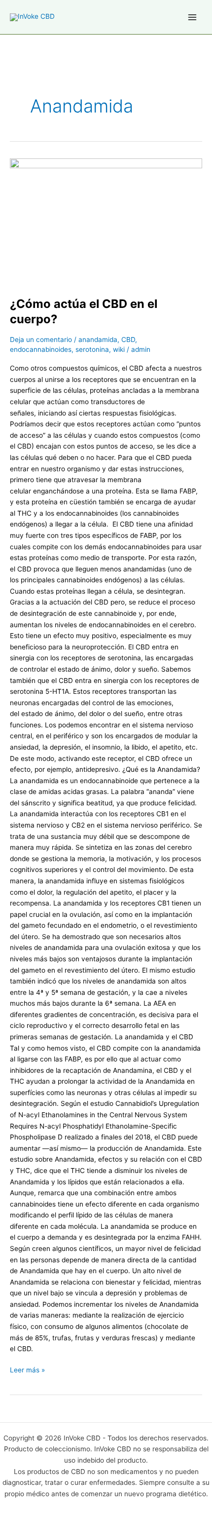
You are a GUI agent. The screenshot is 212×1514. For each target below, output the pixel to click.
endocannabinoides (40, 349)
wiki (119, 349)
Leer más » (27, 1369)
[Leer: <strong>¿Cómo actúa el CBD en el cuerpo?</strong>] (106, 222)
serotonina (92, 349)
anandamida (97, 339)
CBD (128, 339)
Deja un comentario (41, 339)
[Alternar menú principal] (192, 17)
